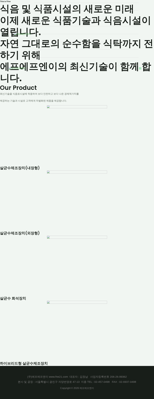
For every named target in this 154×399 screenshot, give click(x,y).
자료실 (41, 53)
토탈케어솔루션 (46, 38)
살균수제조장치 (46, 22)
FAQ (39, 45)
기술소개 (42, 14)
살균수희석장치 (46, 30)
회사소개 (42, 6)
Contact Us (43, 61)
